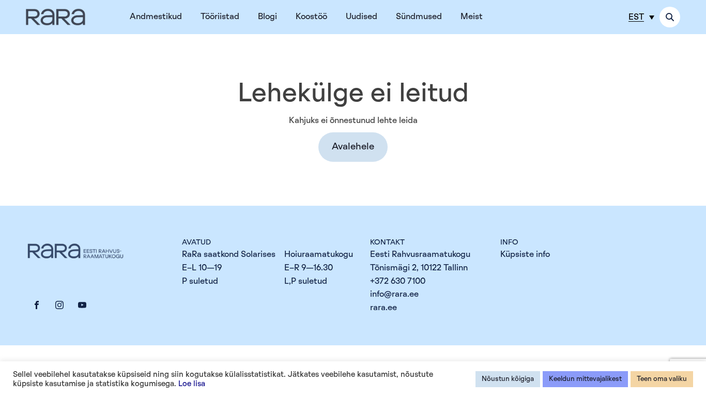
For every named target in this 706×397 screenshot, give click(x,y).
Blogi (267, 16)
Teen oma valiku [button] (662, 379)
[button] (353, 147)
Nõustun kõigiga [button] (508, 379)
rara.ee (383, 307)
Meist (472, 16)
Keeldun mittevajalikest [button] (585, 379)
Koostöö (311, 16)
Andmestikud (156, 16)
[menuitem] (641, 17)
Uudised (361, 16)
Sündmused (419, 16)
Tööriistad (220, 16)
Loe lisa (191, 384)
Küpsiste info (525, 254)
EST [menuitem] (636, 17)
